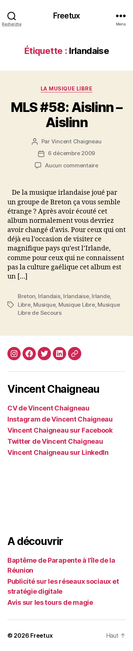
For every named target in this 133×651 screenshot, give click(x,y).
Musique (44, 304)
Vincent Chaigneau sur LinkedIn (58, 452)
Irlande (101, 296)
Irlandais (49, 296)
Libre (24, 304)
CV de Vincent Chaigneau (48, 408)
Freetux (66, 16)
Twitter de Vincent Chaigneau (55, 441)
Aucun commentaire (71, 165)
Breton (26, 296)
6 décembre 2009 (71, 153)
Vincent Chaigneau (76, 141)
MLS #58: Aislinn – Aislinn (66, 114)
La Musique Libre (66, 88)
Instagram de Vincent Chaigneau (60, 419)
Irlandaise (76, 296)
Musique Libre (76, 304)
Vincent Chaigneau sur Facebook (60, 430)
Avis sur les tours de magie (50, 602)
